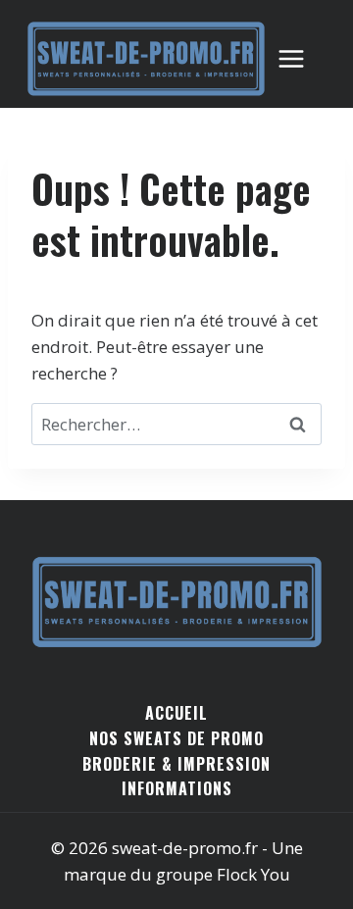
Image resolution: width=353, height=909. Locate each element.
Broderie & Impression (176, 764)
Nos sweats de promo (176, 738)
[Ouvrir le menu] (301, 58)
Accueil (176, 713)
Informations (177, 788)
